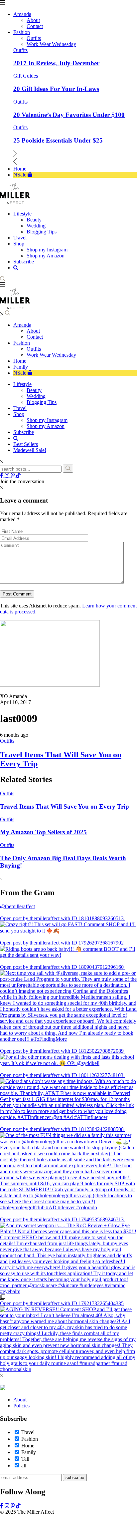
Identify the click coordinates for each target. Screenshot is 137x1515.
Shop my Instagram (47, 420)
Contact (35, 337)
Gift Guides (25, 76)
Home (19, 361)
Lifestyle (22, 384)
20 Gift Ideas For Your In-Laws (56, 88)
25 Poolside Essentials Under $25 (58, 140)
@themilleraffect (17, 906)
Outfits (20, 50)
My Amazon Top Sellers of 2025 (43, 832)
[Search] (68, 469)
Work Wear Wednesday (51, 355)
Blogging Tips (42, 402)
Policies (21, 1405)
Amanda (22, 325)
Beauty (34, 390)
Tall (25, 1459)
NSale (20, 373)
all (23, 1465)
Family (20, 367)
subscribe (75, 1477)
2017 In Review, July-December (56, 63)
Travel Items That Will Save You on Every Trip (64, 806)
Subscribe (23, 432)
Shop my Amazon (46, 426)
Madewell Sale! (29, 450)
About (33, 331)
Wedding (36, 396)
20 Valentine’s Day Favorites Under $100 (69, 114)
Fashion (21, 343)
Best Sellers (25, 444)
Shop (18, 414)
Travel (20, 408)
